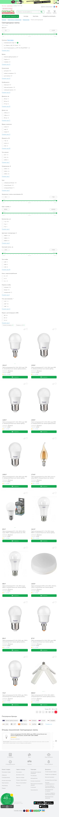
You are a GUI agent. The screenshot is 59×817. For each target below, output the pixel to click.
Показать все (48, 724)
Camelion (34, 720)
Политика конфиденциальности (49, 783)
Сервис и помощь (20, 769)
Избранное (4, 775)
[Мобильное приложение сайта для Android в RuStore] (43, 806)
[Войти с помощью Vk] (54, 6)
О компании (33, 787)
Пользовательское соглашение (49, 790)
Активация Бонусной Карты (51, 780)
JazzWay (34, 724)
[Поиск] (41, 11)
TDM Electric (24, 724)
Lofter (7, 724)
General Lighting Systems (12, 720)
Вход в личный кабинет (21, 782)
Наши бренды (5, 785)
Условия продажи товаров (50, 771)
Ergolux (25, 720)
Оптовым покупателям (35, 781)
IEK (42, 724)
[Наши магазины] (48, 754)
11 (53, 712)
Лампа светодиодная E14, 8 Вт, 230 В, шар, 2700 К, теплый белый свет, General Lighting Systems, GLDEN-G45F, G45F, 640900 (29, 734)
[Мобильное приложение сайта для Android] (39, 802)
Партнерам (33, 769)
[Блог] (29, 754)
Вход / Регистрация (47, 6)
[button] (10, 16)
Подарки (4, 788)
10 (49, 712)
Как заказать (19, 772)
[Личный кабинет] (49, 761)
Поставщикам (33, 775)
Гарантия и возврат (20, 777)
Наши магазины (5, 782)
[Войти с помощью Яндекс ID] (56, 6)
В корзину (16, 377)
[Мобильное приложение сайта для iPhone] (49, 802)
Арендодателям (34, 778)
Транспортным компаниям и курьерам (37, 784)
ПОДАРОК (7, 806)
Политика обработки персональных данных (50, 786)
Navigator (52, 720)
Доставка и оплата (7, 8)
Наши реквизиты (34, 790)
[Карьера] (29, 761)
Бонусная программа (49, 777)
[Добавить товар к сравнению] (24, 329)
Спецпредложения (6, 777)
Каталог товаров (6, 769)
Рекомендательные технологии (49, 797)
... (43, 712)
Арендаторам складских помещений (36, 772)
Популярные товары (6, 772)
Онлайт (43, 720)
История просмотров (6, 780)
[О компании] (10, 754)
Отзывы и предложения (21, 780)
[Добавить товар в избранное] (27, 329)
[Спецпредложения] (10, 761)
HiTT (15, 724)
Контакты (18, 785)
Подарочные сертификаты (50, 774)
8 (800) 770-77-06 (18, 6)
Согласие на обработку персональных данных (50, 794)
